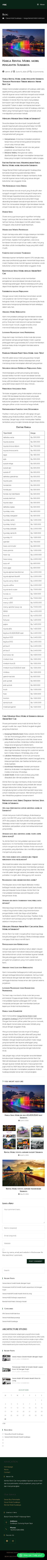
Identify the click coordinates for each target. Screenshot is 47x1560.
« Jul (3, 1423)
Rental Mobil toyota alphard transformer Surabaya (23, 1190)
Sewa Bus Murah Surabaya (14, 1434)
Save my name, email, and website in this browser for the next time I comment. (22, 1253)
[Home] (3, 18)
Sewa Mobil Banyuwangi (11, 1317)
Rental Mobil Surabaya (12, 1505)
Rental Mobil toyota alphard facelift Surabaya (23, 1152)
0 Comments (38, 72)
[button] (31, 1555)
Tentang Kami (12, 1552)
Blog (38, 1552)
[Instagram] (13, 1541)
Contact (7, 1472)
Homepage (8, 1467)
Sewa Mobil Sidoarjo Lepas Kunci (14, 1297)
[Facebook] (7, 1541)
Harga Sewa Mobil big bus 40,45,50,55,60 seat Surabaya (23, 1116)
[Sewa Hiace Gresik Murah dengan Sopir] (6, 1358)
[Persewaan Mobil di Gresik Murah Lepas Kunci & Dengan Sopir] (6, 1369)
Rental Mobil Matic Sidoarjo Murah (14, 1301)
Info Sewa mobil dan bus (11, 1313)
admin (7, 72)
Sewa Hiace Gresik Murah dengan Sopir (16, 1283)
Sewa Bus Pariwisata (12, 1500)
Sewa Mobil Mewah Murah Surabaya (17, 1437)
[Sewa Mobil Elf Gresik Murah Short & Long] (6, 1380)
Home (31, 1552)
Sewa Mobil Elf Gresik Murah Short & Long (17, 1293)
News (6, 1470)
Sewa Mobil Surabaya (10, 1321)
